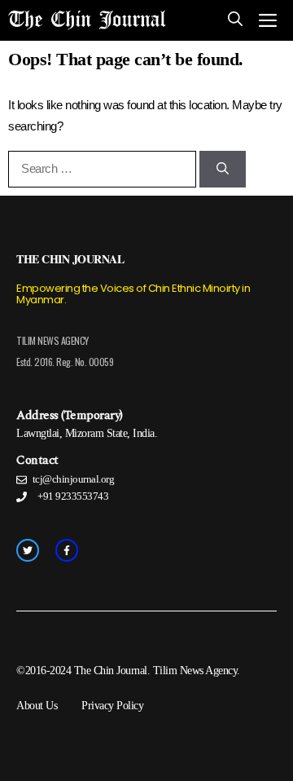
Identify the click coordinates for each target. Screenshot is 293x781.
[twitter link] (27, 550)
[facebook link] (66, 550)
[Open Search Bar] (235, 20)
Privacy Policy (112, 705)
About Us (36, 705)
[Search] (222, 169)
